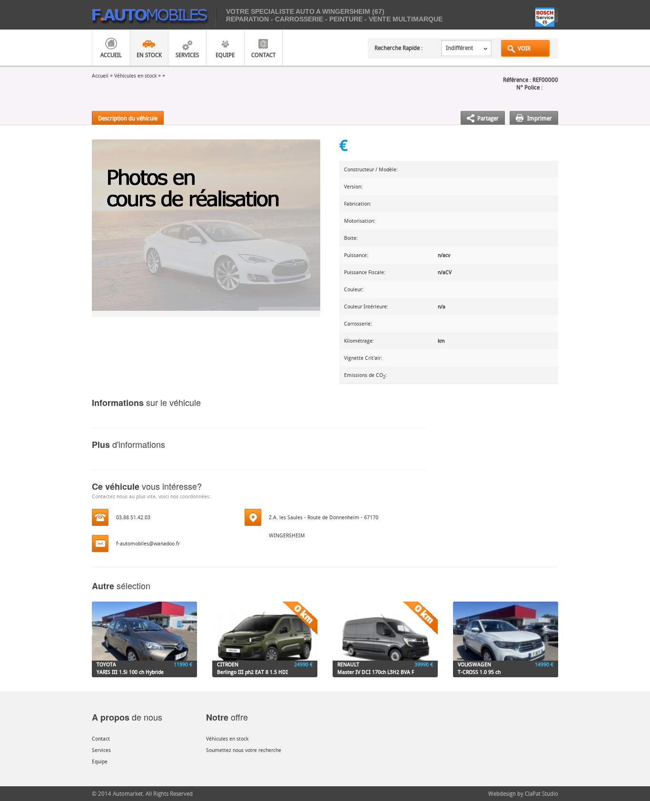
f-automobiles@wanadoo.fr (148, 543)
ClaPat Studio (541, 793)
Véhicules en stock (135, 75)
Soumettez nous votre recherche (243, 749)
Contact (263, 55)
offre (227, 717)
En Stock (149, 55)
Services (187, 55)
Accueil (111, 55)
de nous (127, 717)
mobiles (154, 17)
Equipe (225, 55)
